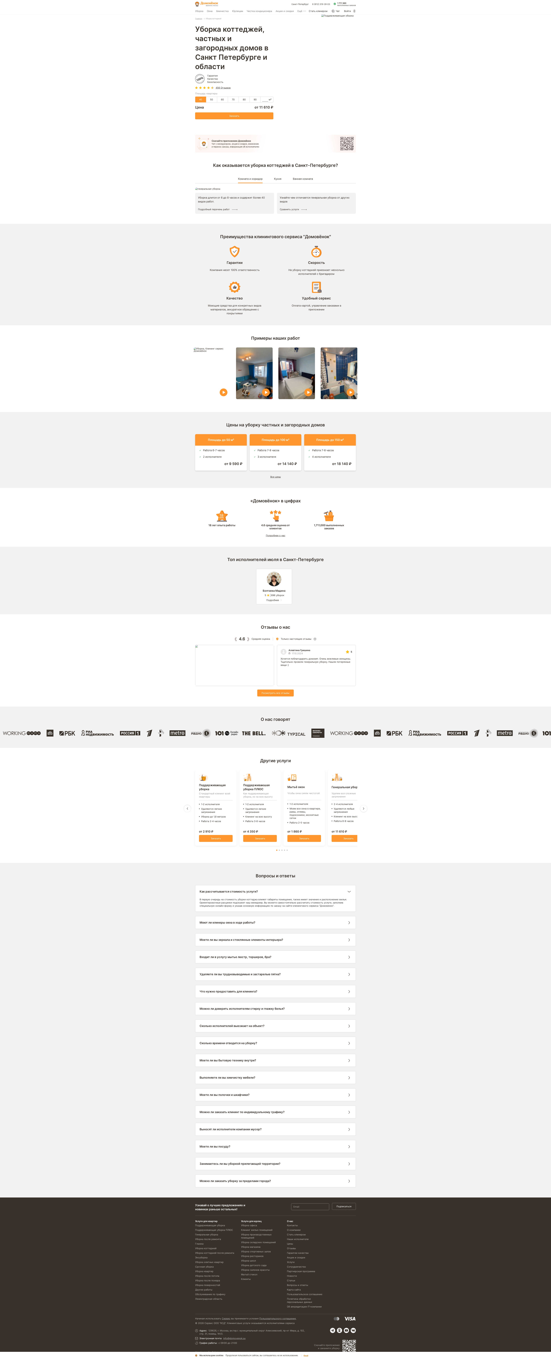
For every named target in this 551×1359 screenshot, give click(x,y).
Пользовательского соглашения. (277, 1318)
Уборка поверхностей (207, 1285)
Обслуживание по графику (210, 1294)
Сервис (226, 1318)
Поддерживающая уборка (210, 1225)
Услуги (291, 1262)
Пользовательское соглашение (304, 1294)
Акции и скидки (285, 11)
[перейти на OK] (339, 1330)
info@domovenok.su (234, 1338)
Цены (290, 1243)
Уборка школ (248, 1260)
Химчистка (222, 11)
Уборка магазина (250, 1246)
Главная (198, 19)
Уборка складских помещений (258, 1242)
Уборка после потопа (207, 1275)
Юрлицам (237, 11)
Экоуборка (201, 1257)
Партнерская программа (301, 1271)
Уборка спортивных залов (256, 1251)
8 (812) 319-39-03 (321, 4)
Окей (306, 1356)
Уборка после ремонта (208, 1239)
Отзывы (291, 1248)
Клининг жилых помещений (256, 1229)
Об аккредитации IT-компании (304, 1306)
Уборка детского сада (253, 1265)
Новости (292, 1275)
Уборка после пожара (207, 1280)
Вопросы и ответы (297, 1285)
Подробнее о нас (275, 535)
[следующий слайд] (363, 808)
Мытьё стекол (249, 1274)
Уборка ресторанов (252, 1256)
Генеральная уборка (206, 1234)
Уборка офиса (249, 1225)
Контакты (292, 1225)
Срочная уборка (204, 1266)
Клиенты (246, 1279)
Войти (347, 11)
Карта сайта (294, 1289)
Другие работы (203, 1289)
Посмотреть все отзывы (275, 693)
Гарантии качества (298, 1252)
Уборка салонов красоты (255, 1269)
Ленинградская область (208, 1298)
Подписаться (343, 1206)
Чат (338, 11)
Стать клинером (318, 11)
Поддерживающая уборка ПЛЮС (214, 1229)
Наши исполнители (298, 1239)
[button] (277, 850)
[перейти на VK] (353, 1330)
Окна (210, 11)
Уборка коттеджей (206, 1248)
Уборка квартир (204, 1271)
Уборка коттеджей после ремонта (214, 1252)
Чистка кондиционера (259, 11)
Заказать (234, 115)
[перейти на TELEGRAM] (332, 1330)
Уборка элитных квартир (209, 1262)
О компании (294, 1229)
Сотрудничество (296, 1266)
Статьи (291, 1280)
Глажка (199, 1243)
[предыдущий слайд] (187, 808)
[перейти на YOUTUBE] (346, 1330)
